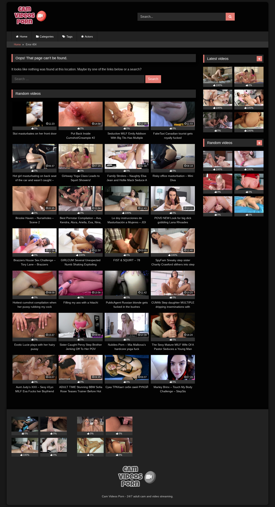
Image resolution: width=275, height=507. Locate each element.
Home (23, 36)
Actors (89, 36)
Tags (69, 36)
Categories (47, 36)
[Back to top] (262, 495)
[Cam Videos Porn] (29, 16)
